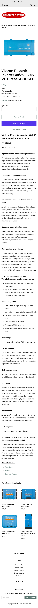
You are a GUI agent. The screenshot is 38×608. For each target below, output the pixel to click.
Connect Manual (11, 474)
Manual (7, 471)
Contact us (19, 576)
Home (3, 25)
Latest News (19, 553)
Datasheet (8, 467)
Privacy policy (19, 567)
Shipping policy (19, 573)
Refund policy (19, 565)
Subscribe (30, 597)
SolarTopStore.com (25, 604)
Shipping (4, 100)
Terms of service (19, 570)
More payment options (19, 129)
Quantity (4, 106)
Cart (34, 5)
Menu (6, 5)
